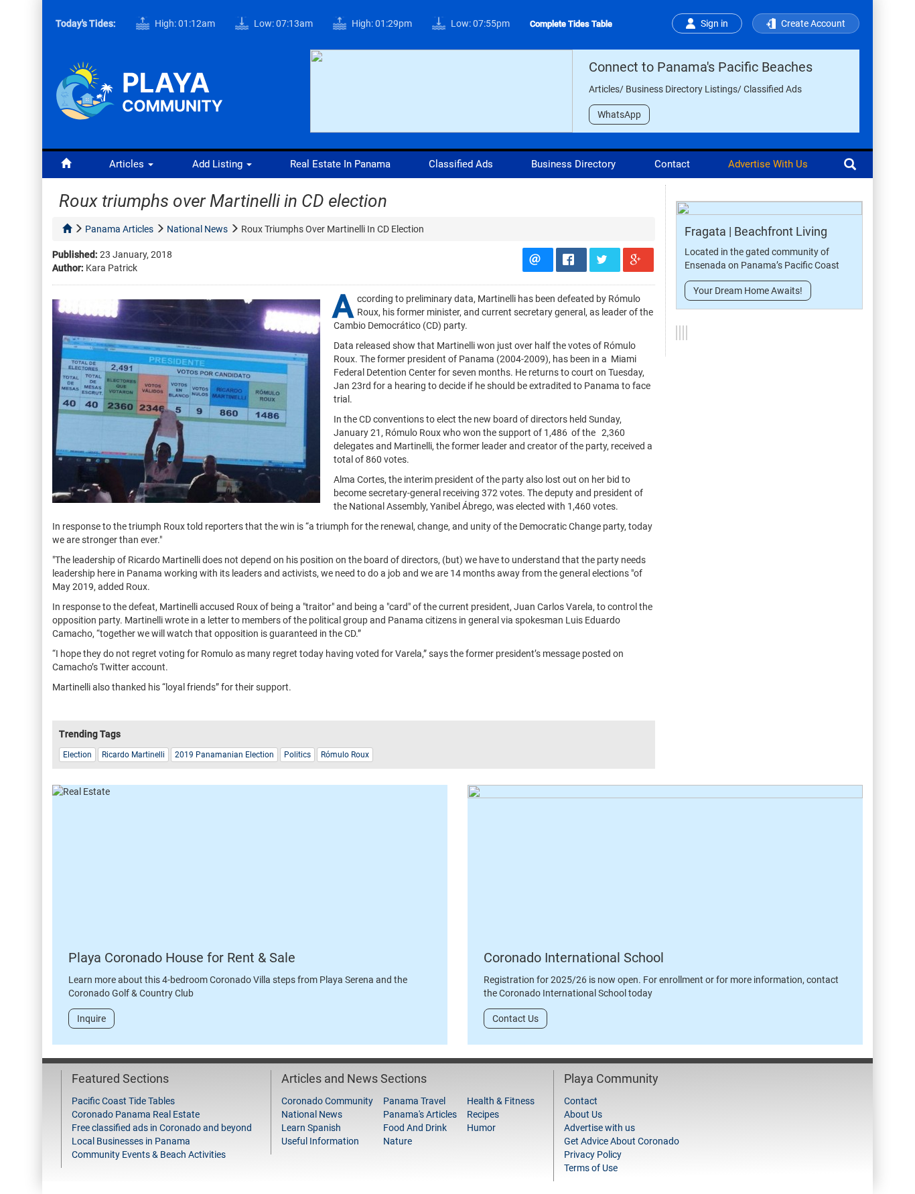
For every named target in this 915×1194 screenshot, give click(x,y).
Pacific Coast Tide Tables (123, 1101)
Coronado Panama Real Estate (136, 1114)
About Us (583, 1114)
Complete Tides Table (571, 24)
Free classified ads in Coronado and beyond (162, 1127)
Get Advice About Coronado (621, 1141)
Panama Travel (414, 1101)
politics (297, 754)
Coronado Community (327, 1101)
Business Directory (573, 164)
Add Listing (218, 164)
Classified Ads (461, 164)
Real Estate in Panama (340, 164)
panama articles (119, 229)
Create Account (813, 23)
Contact (672, 164)
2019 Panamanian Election (224, 754)
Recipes (483, 1114)
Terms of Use (591, 1168)
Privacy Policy (593, 1154)
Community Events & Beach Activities (149, 1154)
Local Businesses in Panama (131, 1141)
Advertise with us (768, 164)
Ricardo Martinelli (133, 754)
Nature (397, 1141)
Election (77, 754)
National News (311, 1114)
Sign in (714, 23)
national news (197, 229)
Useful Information (320, 1141)
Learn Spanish (311, 1127)
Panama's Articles (420, 1114)
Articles (128, 164)
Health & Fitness (501, 1101)
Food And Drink (415, 1127)
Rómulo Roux (345, 754)
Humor (481, 1127)
